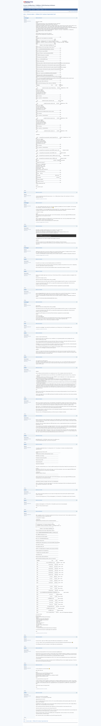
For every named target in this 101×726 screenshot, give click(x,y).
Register (38, 9)
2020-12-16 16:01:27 (39, 202)
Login (42, 9)
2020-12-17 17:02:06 (39, 271)
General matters (30, 14)
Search (34, 9)
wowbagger (26, 17)
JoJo (25, 192)
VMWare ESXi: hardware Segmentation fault (46, 14)
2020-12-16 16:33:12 (39, 226)
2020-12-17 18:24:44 (39, 289)
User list (29, 9)
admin (25, 226)
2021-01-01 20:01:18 (39, 415)
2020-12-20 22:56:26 (39, 323)
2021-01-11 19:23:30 (39, 500)
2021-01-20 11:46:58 (39, 692)
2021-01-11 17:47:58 (39, 489)
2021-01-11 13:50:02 (39, 444)
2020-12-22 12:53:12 (39, 367)
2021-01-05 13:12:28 (39, 435)
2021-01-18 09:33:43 (39, 511)
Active (72, 11)
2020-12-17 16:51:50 (39, 259)
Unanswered (75, 11)
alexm (25, 444)
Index (24, 9)
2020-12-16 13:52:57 (39, 192)
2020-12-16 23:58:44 (39, 247)
